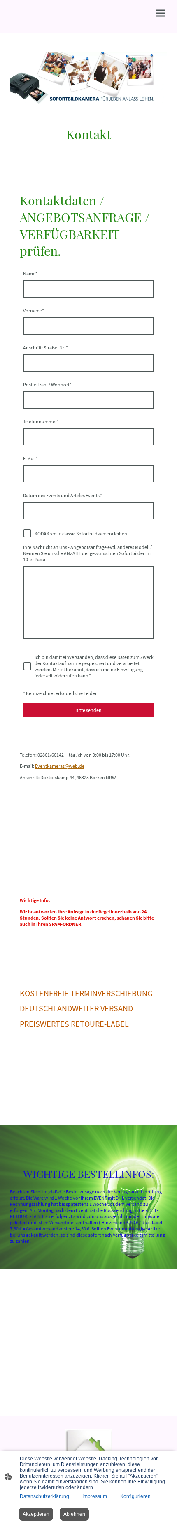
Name (30, 274)
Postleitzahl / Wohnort (47, 384)
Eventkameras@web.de (59, 766)
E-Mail (30, 458)
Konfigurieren (135, 1496)
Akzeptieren (36, 1514)
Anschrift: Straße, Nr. (45, 347)
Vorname (33, 311)
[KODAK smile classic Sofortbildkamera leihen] (27, 533)
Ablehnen (74, 1514)
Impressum (94, 1496)
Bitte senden (88, 710)
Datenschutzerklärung (44, 1496)
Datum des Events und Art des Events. (62, 495)
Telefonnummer (41, 421)
